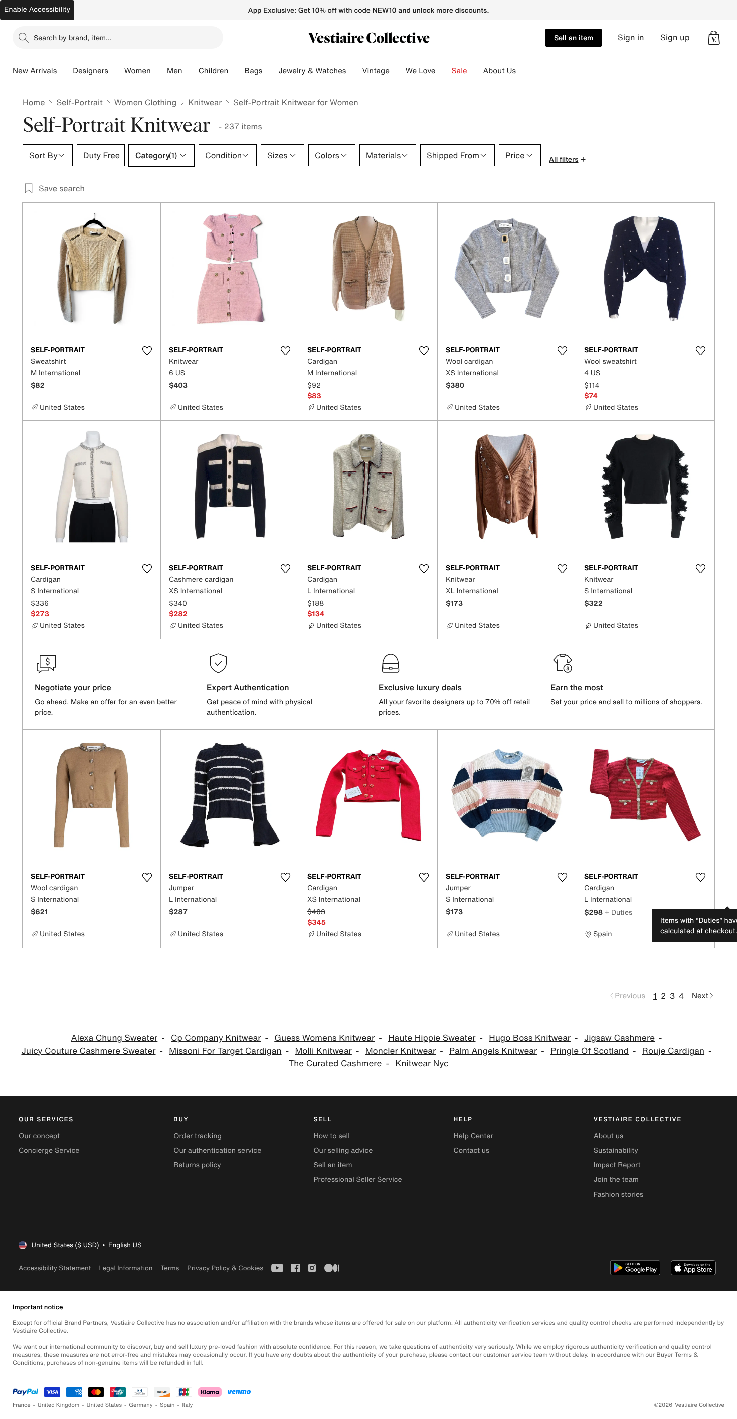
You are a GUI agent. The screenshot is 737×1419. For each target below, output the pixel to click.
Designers (90, 70)
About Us (499, 70)
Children (214, 70)
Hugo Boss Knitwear (530, 1038)
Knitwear (205, 102)
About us (608, 1136)
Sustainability (616, 1150)
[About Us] (524, 71)
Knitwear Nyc (421, 1063)
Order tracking (197, 1136)
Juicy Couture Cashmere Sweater (88, 1051)
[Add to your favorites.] (147, 351)
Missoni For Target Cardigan (225, 1051)
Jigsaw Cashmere (619, 1038)
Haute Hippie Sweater (432, 1038)
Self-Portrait (79, 102)
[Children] (236, 71)
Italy (187, 1405)
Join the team (616, 1179)
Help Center (473, 1136)
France (22, 1405)
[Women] (159, 71)
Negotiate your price (73, 687)
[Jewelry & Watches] (354, 71)
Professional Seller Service (357, 1179)
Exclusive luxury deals (420, 687)
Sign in (631, 37)
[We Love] (444, 71)
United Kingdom (59, 1405)
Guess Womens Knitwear (324, 1038)
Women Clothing (145, 102)
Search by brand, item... (73, 37)
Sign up (675, 37)
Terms (169, 1268)
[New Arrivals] (65, 71)
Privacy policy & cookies (225, 1268)
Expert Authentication (248, 687)
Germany (141, 1405)
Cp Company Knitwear (216, 1038)
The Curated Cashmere (335, 1063)
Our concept (39, 1136)
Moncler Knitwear (400, 1051)
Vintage (375, 70)
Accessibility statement (55, 1268)
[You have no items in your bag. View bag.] (714, 38)
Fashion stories (618, 1194)
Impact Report (617, 1165)
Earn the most (576, 687)
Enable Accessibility (37, 9)
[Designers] (116, 71)
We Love (421, 70)
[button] (714, 38)
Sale (459, 70)
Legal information (125, 1268)
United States (104, 1405)
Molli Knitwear (323, 1051)
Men (174, 70)
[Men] (191, 71)
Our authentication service (217, 1150)
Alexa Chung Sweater (114, 1038)
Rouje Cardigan (673, 1051)
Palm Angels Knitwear (493, 1051)
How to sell (331, 1136)
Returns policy (197, 1165)
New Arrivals (35, 70)
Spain (167, 1405)
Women (137, 70)
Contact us (472, 1150)
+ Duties (618, 912)
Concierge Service (49, 1150)
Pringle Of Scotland (589, 1051)
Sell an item (573, 37)
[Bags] (270, 71)
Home (34, 102)
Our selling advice (343, 1150)
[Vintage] (398, 71)
